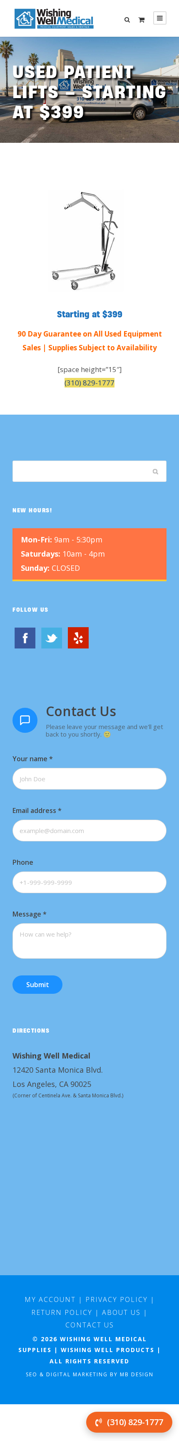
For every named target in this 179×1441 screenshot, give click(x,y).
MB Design (137, 1374)
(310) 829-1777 (89, 382)
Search (156, 471)
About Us (121, 1312)
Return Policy (61, 1312)
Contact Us (89, 1325)
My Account (50, 1299)
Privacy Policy (116, 1299)
